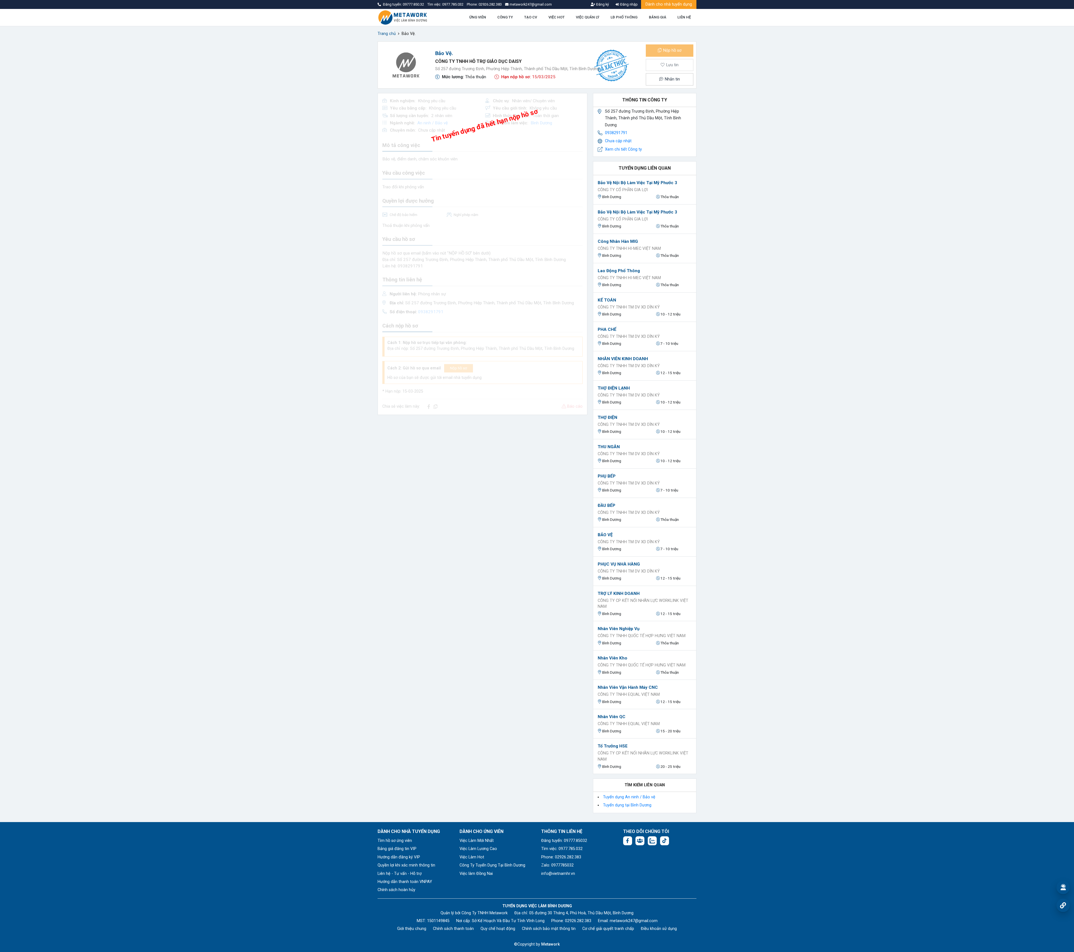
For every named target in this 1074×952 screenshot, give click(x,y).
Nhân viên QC (611, 716)
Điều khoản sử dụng (659, 928)
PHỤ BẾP (607, 476)
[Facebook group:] (639, 840)
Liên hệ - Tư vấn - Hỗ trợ (399, 873)
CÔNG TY (505, 17)
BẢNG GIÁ (657, 17)
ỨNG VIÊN (477, 17)
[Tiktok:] (664, 840)
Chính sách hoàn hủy (396, 889)
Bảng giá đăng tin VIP (397, 848)
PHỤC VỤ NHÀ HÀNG (619, 564)
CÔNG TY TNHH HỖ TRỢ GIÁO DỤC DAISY (478, 61)
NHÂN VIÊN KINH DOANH (623, 358)
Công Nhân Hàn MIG (618, 241)
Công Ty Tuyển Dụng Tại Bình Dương (492, 865)
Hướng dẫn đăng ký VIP (399, 857)
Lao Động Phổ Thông (619, 270)
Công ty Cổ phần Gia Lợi (623, 189)
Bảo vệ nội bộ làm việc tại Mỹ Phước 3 (637, 182)
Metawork (550, 944)
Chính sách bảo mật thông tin (549, 928)
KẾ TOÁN (607, 300)
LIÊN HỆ (684, 17)
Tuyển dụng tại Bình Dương (627, 805)
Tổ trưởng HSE (613, 746)
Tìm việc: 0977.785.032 (562, 848)
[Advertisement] (482, 458)
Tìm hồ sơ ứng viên (395, 840)
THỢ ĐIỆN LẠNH (614, 388)
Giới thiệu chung (411, 928)
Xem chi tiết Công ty (623, 149)
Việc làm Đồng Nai (476, 873)
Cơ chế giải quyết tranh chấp (608, 928)
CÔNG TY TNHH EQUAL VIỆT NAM (629, 694)
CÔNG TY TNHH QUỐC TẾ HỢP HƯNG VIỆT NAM (642, 635)
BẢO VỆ (605, 534)
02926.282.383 (490, 4)
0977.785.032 (453, 4)
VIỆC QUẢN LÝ (587, 17)
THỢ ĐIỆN (607, 417)
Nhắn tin (672, 79)
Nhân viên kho (612, 658)
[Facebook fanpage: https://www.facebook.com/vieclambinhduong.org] (627, 840)
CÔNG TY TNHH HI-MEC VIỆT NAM (629, 248)
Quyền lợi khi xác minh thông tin (406, 865)
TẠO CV (530, 17)
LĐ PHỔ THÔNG (624, 17)
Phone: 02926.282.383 (561, 857)
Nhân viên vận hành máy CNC (628, 687)
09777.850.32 (414, 4)
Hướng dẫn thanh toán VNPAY (405, 881)
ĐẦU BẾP (606, 505)
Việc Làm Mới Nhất (477, 840)
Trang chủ (387, 33)
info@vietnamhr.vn (558, 873)
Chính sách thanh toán (453, 928)
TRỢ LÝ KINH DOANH (619, 593)
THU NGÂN (609, 446)
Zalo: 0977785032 (557, 865)
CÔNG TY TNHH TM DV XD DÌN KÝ (629, 307)
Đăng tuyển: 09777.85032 (564, 840)
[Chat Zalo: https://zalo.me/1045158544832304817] (652, 840)
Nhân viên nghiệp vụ (619, 628)
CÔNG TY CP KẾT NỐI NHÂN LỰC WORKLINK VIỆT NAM (643, 603)
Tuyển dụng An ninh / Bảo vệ (629, 797)
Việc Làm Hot (472, 857)
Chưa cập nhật (618, 141)
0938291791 (616, 132)
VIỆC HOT (556, 17)
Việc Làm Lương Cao (478, 848)
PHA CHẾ (607, 329)
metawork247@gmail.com (634, 920)
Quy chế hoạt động (498, 928)
